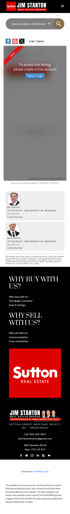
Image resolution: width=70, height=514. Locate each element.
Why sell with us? (18, 332)
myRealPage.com (41, 471)
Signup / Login (35, 75)
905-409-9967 (13, 213)
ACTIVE (50, 15)
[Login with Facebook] (8, 43)
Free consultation (18, 341)
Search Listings (17, 304)
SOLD (62, 15)
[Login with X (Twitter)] (21, 43)
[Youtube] (49, 455)
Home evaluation (18, 337)
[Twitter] (26, 455)
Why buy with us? (18, 296)
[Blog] (43, 455)
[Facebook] (21, 455)
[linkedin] (37, 455)
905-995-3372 (13, 244)
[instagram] (32, 455)
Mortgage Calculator (21, 300)
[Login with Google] (15, 43)
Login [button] (36, 41)
